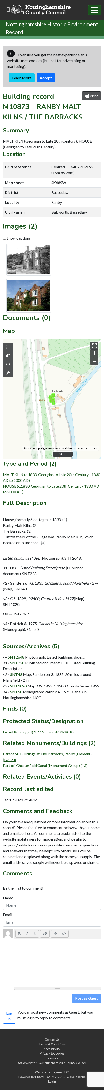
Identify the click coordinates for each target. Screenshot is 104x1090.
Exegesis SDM (60, 1072)
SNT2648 (16, 657)
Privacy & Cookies (52, 1053)
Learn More (21, 77)
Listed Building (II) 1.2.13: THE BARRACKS (38, 732)
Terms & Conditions (52, 1044)
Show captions (18, 238)
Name (8, 897)
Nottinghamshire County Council (64, 1063)
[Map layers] (8, 347)
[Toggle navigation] (94, 10)
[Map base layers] (8, 355)
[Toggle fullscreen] (94, 346)
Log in (52, 1081)
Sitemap (52, 1058)
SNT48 (16, 674)
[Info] (8, 364)
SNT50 (16, 691)
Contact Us (52, 1040)
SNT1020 (18, 686)
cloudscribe (78, 1077)
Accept (46, 77)
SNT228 (17, 663)
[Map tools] (8, 373)
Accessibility (52, 1049)
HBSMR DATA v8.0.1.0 (50, 1077)
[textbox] (57, 963)
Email (7, 914)
